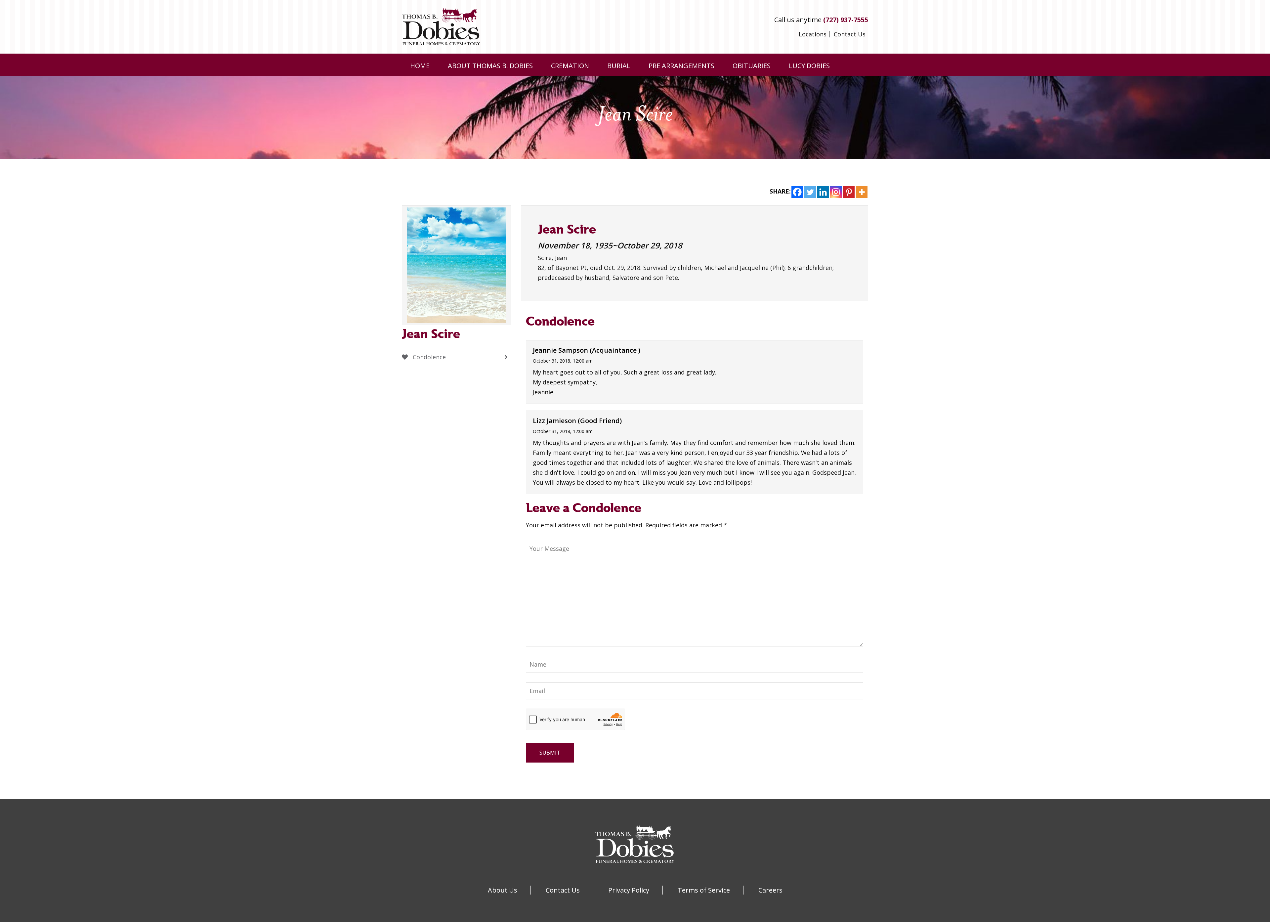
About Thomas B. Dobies (490, 65)
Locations (812, 34)
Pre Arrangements (681, 65)
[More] (862, 192)
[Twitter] (810, 192)
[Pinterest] (849, 192)
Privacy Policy (628, 890)
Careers (770, 890)
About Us (502, 890)
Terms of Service (704, 890)
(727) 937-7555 (845, 19)
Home (420, 65)
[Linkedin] (823, 192)
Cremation (570, 65)
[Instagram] (836, 192)
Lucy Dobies (809, 65)
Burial (618, 65)
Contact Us (850, 34)
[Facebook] (797, 192)
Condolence (428, 357)
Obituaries (752, 65)
